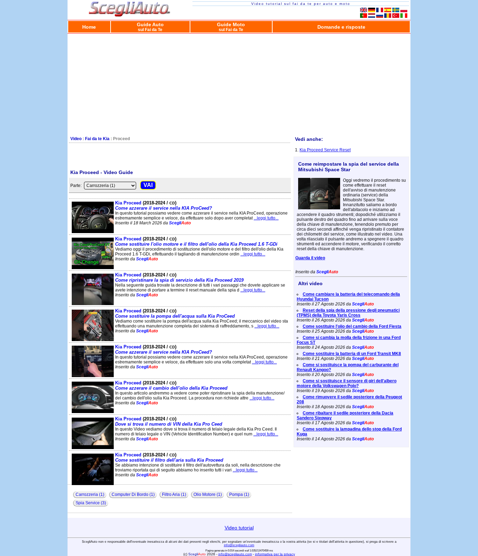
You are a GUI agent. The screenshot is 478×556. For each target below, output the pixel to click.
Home (89, 27)
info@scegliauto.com (239, 545)
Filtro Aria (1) (174, 494)
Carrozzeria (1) (90, 494)
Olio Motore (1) (208, 494)
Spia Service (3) (91, 502)
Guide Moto (231, 27)
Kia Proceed (163, 205)
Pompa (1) (239, 494)
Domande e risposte (341, 27)
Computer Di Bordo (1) (133, 494)
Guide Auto (150, 27)
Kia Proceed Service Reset (325, 149)
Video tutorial (239, 527)
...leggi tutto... (266, 218)
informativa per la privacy (275, 554)
